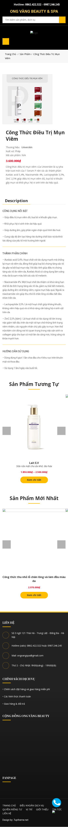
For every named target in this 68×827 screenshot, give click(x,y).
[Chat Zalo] (57, 814)
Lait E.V (34, 463)
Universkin (26, 147)
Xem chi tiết (34, 479)
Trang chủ (10, 54)
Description (16, 200)
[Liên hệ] (56, 802)
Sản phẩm (25, 54)
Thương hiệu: (13, 147)
